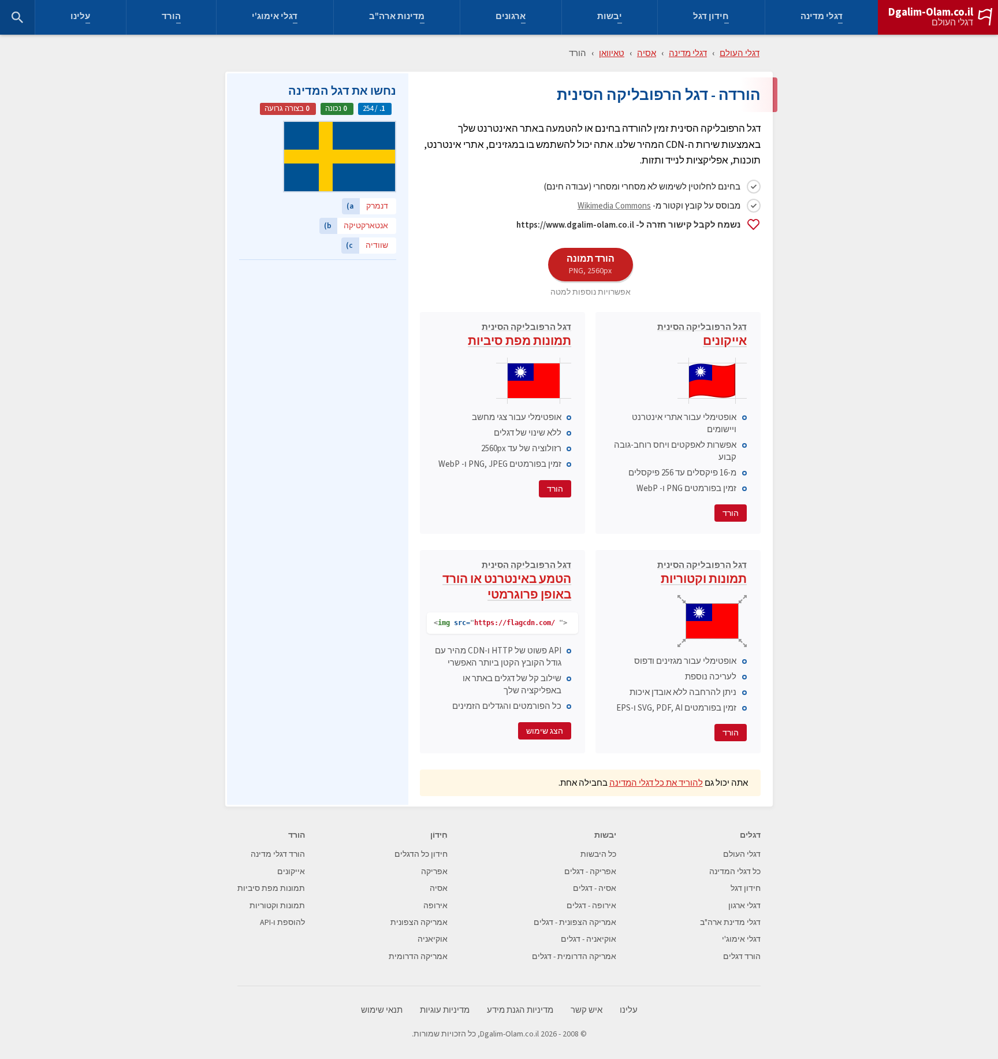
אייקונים (702, 336)
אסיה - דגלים (594, 888)
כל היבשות (598, 854)
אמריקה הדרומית (418, 956)
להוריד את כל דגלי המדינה (656, 782)
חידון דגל (711, 18)
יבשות (609, 18)
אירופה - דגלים (591, 906)
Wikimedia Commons (614, 205)
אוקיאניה (433, 939)
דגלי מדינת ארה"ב (730, 922)
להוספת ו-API (282, 922)
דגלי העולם (952, 22)
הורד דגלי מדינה (278, 854)
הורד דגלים (742, 956)
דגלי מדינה (821, 18)
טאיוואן (611, 53)
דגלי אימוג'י (274, 18)
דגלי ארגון (744, 906)
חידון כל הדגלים (421, 854)
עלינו (80, 18)
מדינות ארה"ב (396, 18)
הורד (171, 18)
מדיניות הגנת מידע (520, 1010)
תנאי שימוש (382, 1010)
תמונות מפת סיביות (519, 336)
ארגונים (511, 18)
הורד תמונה (591, 264)
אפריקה (434, 871)
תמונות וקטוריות (702, 574)
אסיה (646, 53)
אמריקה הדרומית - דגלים (574, 956)
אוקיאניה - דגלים (588, 939)
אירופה (435, 906)
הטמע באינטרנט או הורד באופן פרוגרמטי (506, 582)
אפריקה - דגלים (590, 871)
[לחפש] (17, 17)
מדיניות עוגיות (445, 1010)
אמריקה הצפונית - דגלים (575, 922)
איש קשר (586, 1010)
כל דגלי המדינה (735, 871)
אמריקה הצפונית (419, 922)
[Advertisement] (317, 338)
